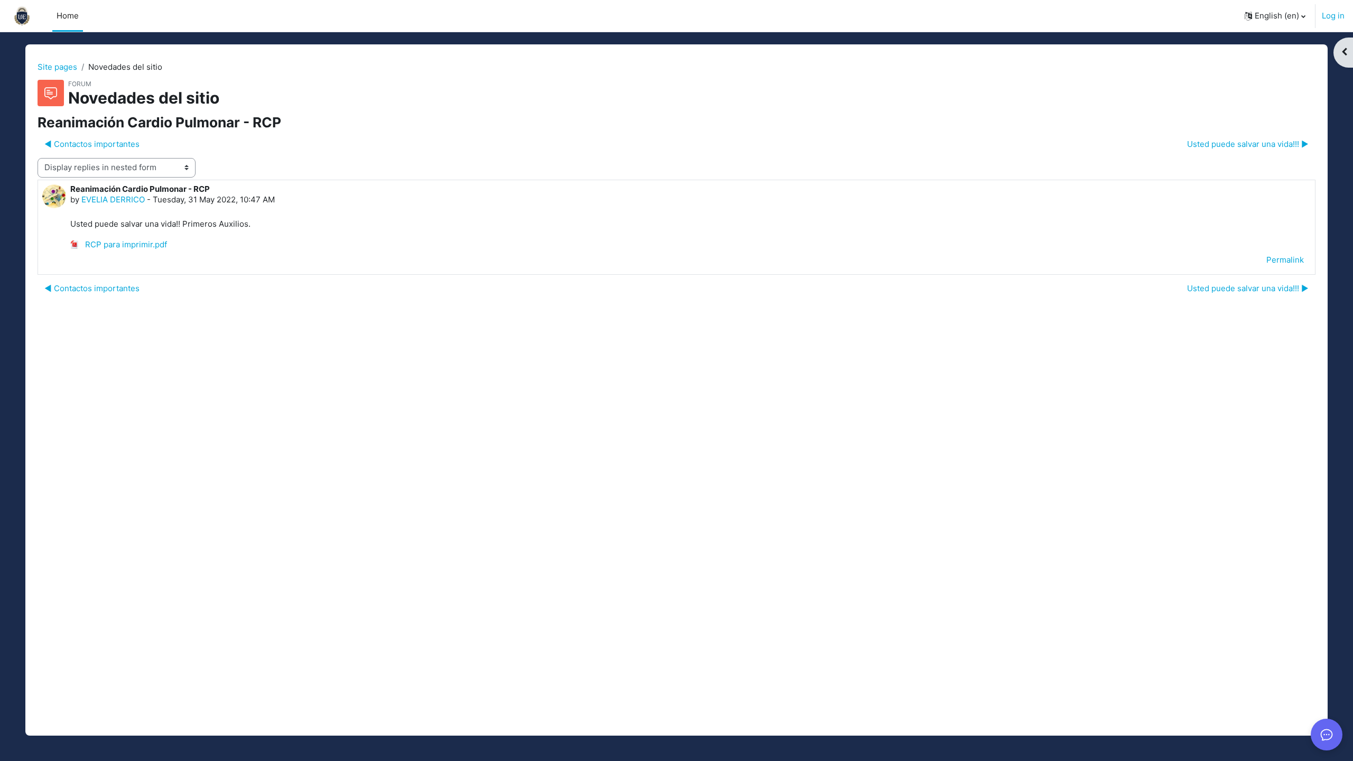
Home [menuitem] (68, 16)
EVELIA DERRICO (113, 199)
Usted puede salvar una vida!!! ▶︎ (1248, 144)
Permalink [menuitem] (1285, 260)
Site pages (57, 67)
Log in (1333, 16)
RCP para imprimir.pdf (125, 244)
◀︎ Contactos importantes (92, 144)
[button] (1275, 16)
